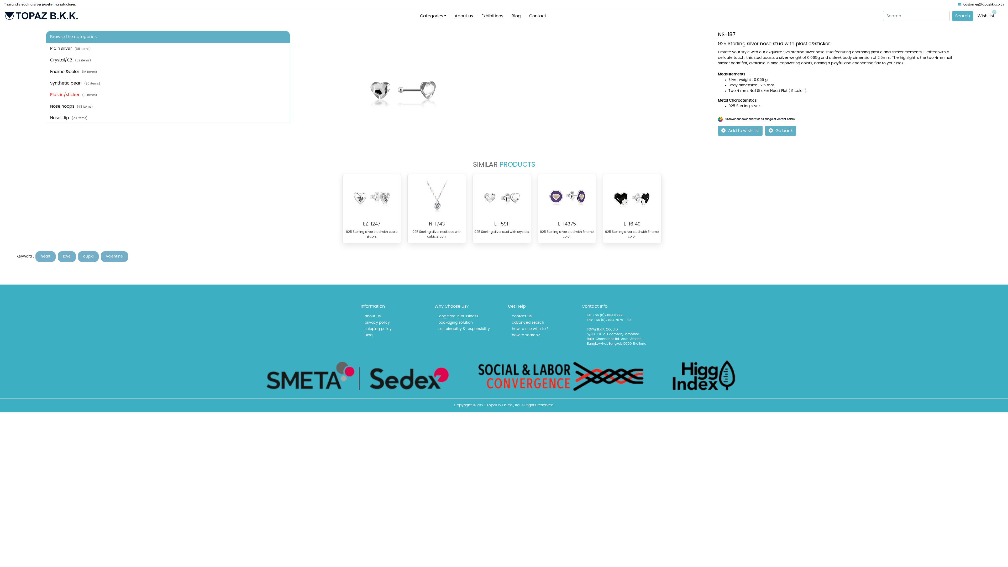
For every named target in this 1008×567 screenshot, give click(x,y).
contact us (522, 316)
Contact (537, 16)
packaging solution (455, 322)
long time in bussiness (458, 316)
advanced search (528, 322)
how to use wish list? (530, 329)
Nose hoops (71, 106)
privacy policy (377, 322)
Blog (516, 16)
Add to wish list (743, 131)
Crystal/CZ (70, 60)
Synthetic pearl (75, 83)
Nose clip (68, 118)
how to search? (526, 335)
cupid (88, 256)
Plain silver (70, 48)
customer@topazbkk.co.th (983, 4)
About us (464, 16)
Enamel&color (73, 72)
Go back (784, 131)
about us (373, 316)
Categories (431, 16)
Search (962, 16)
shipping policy (378, 329)
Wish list (986, 14)
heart (45, 256)
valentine (114, 256)
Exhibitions (492, 16)
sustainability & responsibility (464, 329)
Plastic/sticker (73, 95)
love (67, 256)
